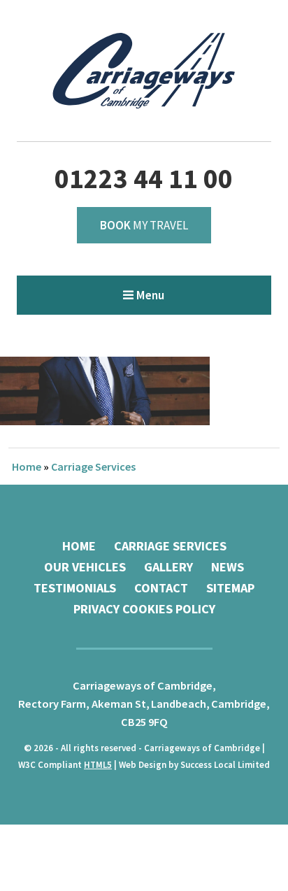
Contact (161, 588)
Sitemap (230, 588)
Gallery (168, 567)
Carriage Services (93, 466)
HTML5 (98, 765)
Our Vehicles (85, 567)
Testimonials (75, 588)
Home (26, 466)
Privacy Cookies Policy (144, 609)
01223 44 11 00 (144, 178)
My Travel (144, 225)
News (227, 567)
